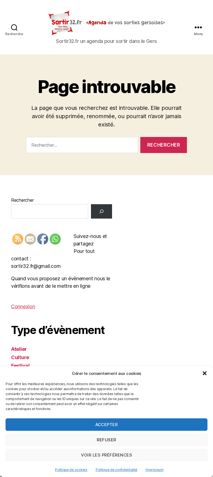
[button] (204, 373)
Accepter (106, 424)
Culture (20, 357)
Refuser (106, 439)
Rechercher (22, 200)
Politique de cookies (71, 470)
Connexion (23, 306)
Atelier (19, 349)
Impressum (155, 470)
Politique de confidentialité (116, 470)
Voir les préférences (106, 455)
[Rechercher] (101, 211)
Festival (20, 366)
